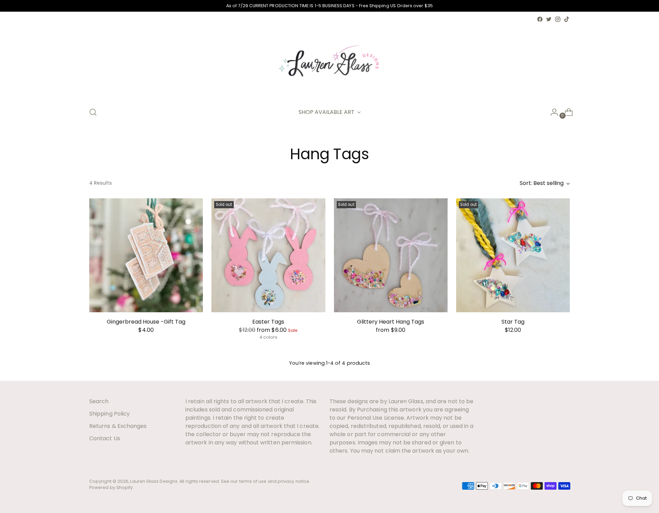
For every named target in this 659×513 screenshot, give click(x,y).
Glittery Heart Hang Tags (390, 322)
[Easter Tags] (268, 255)
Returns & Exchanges (118, 426)
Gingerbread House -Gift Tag (146, 322)
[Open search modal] (93, 112)
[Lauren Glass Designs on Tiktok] (567, 19)
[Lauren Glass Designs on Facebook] (540, 19)
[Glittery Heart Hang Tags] (391, 255)
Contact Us (104, 438)
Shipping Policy (109, 414)
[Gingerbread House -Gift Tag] (146, 255)
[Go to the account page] (551, 112)
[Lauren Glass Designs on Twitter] (549, 19)
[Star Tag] (513, 255)
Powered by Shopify (111, 487)
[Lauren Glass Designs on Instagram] (558, 19)
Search (98, 401)
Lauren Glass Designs (153, 481)
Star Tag (512, 322)
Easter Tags (268, 322)
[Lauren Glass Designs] (329, 62)
